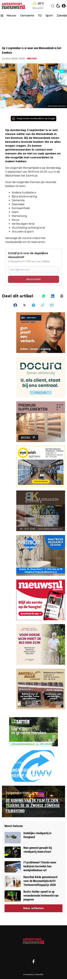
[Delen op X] (24, 305)
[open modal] (64, 6)
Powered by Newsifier (33, 974)
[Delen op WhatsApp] (43, 296)
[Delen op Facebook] (15, 305)
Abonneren (33, 279)
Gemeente (27, 15)
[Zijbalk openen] (2, 16)
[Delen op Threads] (62, 296)
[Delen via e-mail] (51, 305)
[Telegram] (33, 305)
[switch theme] (58, 6)
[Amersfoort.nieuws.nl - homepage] (13, 5)
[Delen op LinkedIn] (52, 296)
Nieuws (11, 15)
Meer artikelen (33, 908)
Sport (49, 15)
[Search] (53, 6)
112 (40, 15)
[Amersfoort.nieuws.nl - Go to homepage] (33, 941)
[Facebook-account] (33, 961)
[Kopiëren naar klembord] (42, 305)
